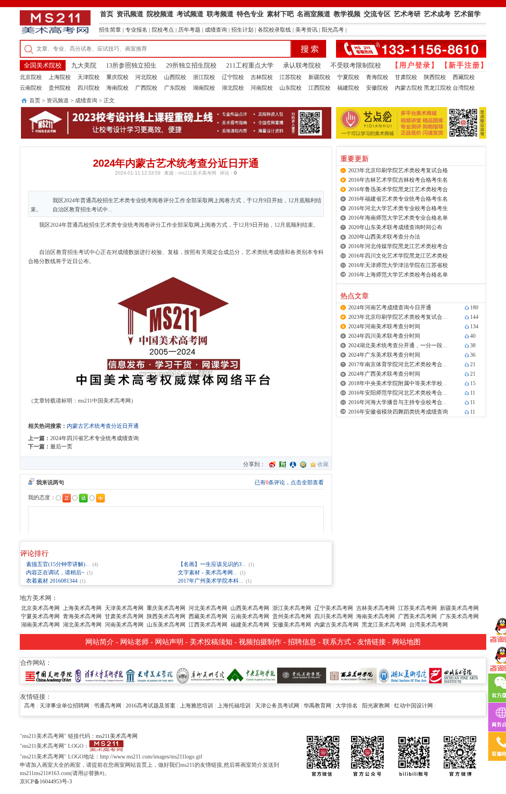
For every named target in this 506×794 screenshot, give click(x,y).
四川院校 (88, 88)
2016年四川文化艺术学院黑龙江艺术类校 (398, 256)
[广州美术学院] (200, 675)
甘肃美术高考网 (124, 616)
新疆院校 (319, 77)
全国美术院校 (43, 65)
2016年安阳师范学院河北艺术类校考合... (397, 393)
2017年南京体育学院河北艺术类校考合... (397, 364)
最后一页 (61, 447)
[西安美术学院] (352, 675)
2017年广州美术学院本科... (211, 581)
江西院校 (319, 88)
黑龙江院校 (437, 88)
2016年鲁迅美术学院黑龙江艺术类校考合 (398, 189)
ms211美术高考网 (197, 173)
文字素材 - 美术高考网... (208, 573)
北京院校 (31, 77)
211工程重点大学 (250, 65)
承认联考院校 (302, 65)
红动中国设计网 (413, 706)
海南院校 (117, 88)
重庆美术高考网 (166, 608)
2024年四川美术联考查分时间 (384, 336)
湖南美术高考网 (40, 625)
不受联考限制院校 (355, 65)
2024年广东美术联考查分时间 (384, 355)
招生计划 (242, 30)
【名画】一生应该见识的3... (212, 564)
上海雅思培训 (196, 706)
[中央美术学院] (251, 675)
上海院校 (60, 77)
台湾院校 (464, 88)
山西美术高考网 (249, 608)
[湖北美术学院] (402, 675)
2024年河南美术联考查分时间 (384, 326)
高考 (29, 706)
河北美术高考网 (208, 608)
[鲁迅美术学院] (301, 675)
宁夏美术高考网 (40, 616)
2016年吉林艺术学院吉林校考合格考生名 (398, 180)
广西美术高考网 (417, 616)
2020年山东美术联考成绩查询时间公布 (395, 227)
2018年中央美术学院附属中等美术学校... (397, 383)
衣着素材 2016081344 (51, 581)
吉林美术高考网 (375, 608)
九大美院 (83, 65)
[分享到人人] (293, 464)
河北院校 (146, 77)
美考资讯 (306, 30)
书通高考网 (107, 706)
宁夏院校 (348, 77)
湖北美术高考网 (82, 625)
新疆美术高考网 (459, 608)
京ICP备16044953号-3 (46, 782)
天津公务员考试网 (277, 706)
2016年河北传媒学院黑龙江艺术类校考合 (398, 246)
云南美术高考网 (249, 616)
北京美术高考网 (40, 608)
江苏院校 (290, 77)
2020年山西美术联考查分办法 (384, 237)
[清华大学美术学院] (99, 675)
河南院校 (262, 88)
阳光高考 (333, 30)
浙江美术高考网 (291, 608)
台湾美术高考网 (428, 625)
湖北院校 (233, 88)
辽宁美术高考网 (333, 608)
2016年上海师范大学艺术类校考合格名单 (398, 275)
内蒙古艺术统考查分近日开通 (103, 426)
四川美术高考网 (333, 616)
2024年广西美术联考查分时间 (384, 374)
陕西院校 (435, 77)
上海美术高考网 (82, 608)
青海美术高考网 (82, 616)
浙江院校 (204, 77)
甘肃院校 (406, 77)
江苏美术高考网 (417, 608)
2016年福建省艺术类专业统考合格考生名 (398, 199)
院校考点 (163, 30)
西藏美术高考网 (208, 616)
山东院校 (290, 88)
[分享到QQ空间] (303, 464)
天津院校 (88, 77)
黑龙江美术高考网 (384, 625)
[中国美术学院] (48, 675)
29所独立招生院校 (191, 65)
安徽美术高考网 (291, 625)
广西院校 (146, 88)
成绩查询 (216, 30)
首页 (34, 100)
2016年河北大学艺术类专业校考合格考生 (398, 208)
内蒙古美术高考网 (336, 625)
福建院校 (348, 88)
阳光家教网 (376, 706)
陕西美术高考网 (166, 616)
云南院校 (31, 88)
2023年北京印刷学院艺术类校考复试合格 (398, 170)
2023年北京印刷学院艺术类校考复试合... (397, 317)
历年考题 (189, 30)
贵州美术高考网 (291, 616)
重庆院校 (117, 77)
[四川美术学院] (453, 675)
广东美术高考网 (459, 616)
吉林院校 (262, 77)
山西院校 (175, 77)
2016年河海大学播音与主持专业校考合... (397, 402)
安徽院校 (377, 88)
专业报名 (136, 30)
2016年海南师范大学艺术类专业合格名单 (398, 218)
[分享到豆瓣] (282, 464)
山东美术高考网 (166, 625)
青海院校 (377, 77)
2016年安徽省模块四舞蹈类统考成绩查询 (398, 412)
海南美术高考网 (375, 616)
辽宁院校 (233, 77)
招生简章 (110, 30)
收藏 (323, 464)
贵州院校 (60, 88)
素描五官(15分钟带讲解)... (58, 564)
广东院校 (175, 88)
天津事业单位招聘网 (64, 706)
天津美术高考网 (124, 608)
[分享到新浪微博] (272, 464)
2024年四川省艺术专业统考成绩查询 (94, 438)
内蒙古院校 (409, 88)
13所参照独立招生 (131, 65)
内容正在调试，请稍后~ (55, 573)
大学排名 (347, 706)
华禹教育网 (317, 706)
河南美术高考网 (124, 625)
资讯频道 (58, 100)
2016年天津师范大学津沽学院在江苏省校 (398, 265)
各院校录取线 (274, 30)
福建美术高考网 (249, 625)
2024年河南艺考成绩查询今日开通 (389, 307)
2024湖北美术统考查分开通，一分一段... (397, 345)
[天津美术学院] (149, 675)
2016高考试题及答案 (151, 706)
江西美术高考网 (208, 625)
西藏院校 (464, 77)
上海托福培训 (234, 706)
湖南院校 (204, 88)
